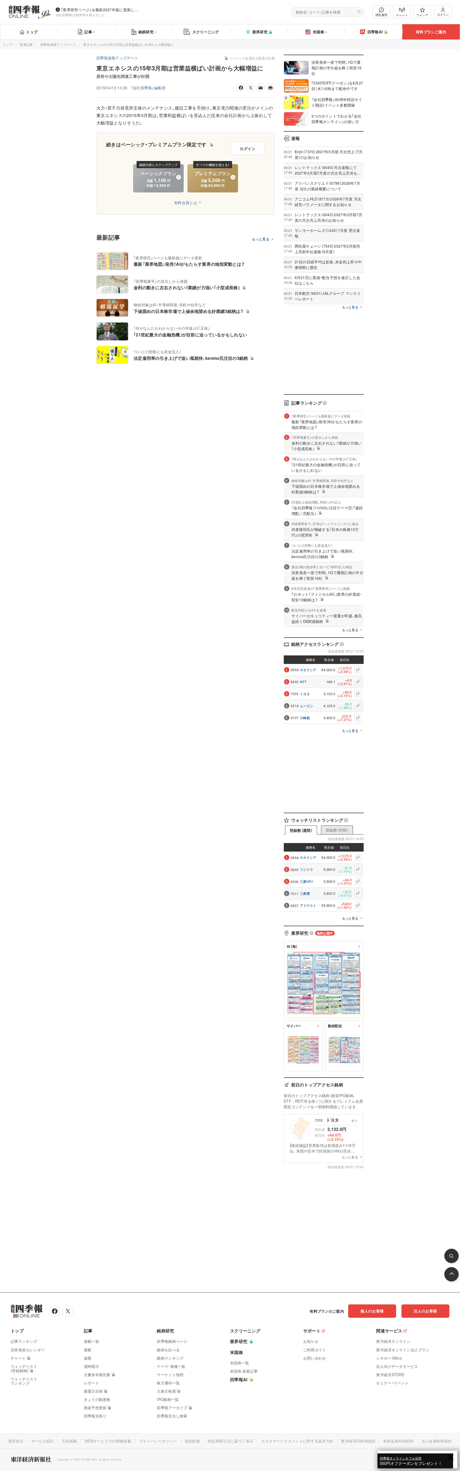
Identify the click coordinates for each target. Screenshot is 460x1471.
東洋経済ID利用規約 (358, 1441)
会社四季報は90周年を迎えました (80, 15)
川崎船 (305, 717)
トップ (32, 31)
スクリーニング (205, 31)
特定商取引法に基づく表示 (230, 1441)
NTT (303, 681)
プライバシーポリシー (158, 1441)
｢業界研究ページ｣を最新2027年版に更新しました (101, 9)
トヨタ (305, 693)
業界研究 (260, 31)
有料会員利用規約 (398, 1441)
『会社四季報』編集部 (148, 87)
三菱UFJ (306, 881)
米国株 (318, 31)
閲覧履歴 (381, 15)
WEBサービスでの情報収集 (108, 1441)
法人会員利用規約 (436, 1441)
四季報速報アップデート (58, 44)
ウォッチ (422, 15)
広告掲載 (69, 1441)
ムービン (306, 705)
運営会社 (15, 1441)
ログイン (443, 14)
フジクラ (306, 869)
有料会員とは (185, 202)
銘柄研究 (146, 31)
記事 (88, 31)
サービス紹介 (42, 1441)
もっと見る (261, 239)
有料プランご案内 (431, 31)
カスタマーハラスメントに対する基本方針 (297, 1441)
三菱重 (305, 893)
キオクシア (308, 669)
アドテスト (308, 905)
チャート (402, 15)
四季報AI (375, 31)
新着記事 (26, 44)
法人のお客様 (425, 1310)
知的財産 (192, 1441)
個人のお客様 (372, 1310)
